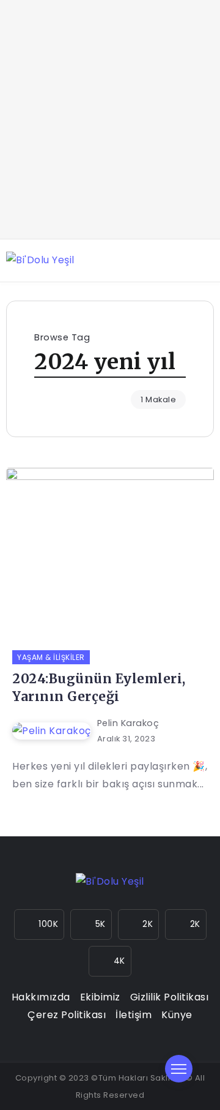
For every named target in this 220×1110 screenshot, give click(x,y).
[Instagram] (39, 924)
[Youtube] (186, 924)
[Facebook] (91, 924)
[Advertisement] (110, 119)
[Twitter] (139, 924)
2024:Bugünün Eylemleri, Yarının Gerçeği (99, 688)
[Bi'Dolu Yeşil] (40, 260)
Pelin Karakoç (128, 723)
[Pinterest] (110, 961)
